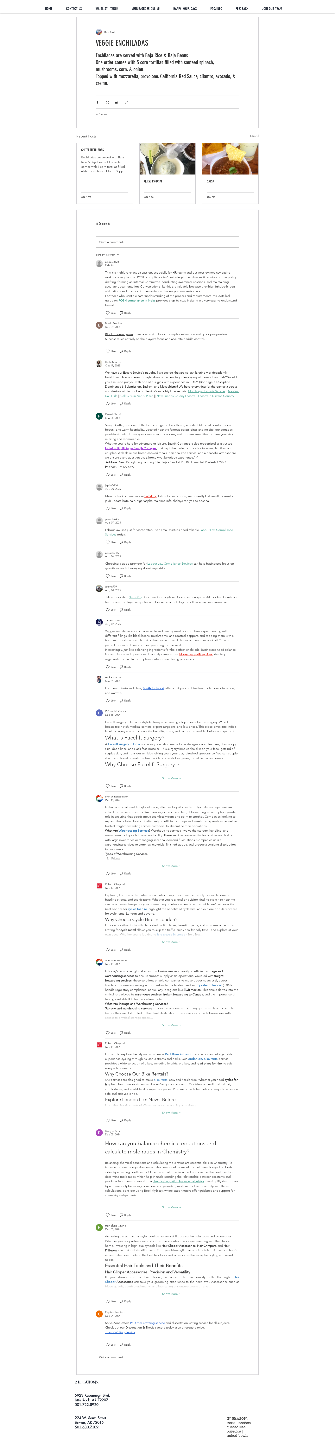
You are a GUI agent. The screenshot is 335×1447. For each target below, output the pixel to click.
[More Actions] (237, 263)
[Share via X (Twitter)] (107, 102)
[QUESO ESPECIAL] (168, 159)
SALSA (210, 181)
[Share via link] (126, 102)
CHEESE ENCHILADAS (92, 150)
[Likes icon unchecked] (107, 313)
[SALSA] (230, 159)
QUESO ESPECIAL (153, 181)
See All (254, 135)
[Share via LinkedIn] (116, 102)
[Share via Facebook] (97, 102)
